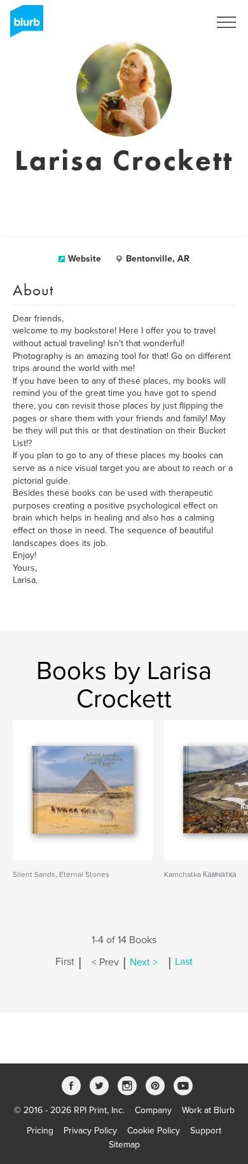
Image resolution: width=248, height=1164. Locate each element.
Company (153, 1110)
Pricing (40, 1130)
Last (184, 962)
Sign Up (177, 22)
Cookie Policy (153, 1130)
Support (205, 1130)
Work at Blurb (208, 1110)
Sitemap (124, 1144)
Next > (144, 962)
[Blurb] (22, 25)
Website (84, 258)
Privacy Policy (90, 1130)
